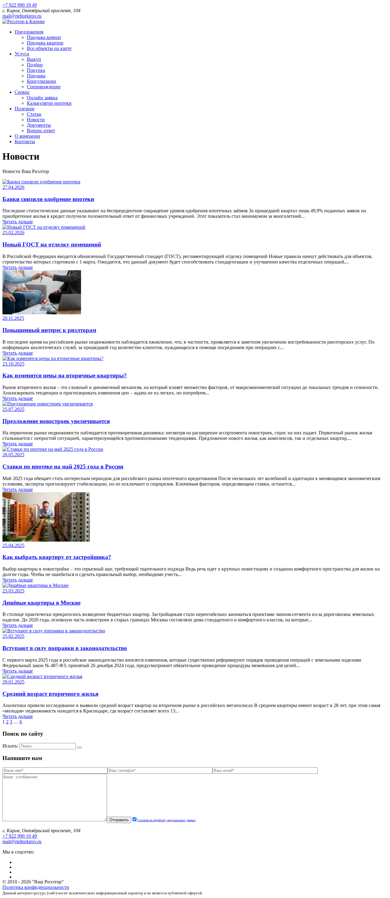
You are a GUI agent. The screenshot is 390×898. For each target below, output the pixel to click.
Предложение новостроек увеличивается (56, 421)
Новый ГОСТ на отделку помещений (51, 244)
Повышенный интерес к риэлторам (49, 330)
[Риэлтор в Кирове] (23, 21)
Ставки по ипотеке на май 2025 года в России (62, 466)
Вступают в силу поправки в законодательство (64, 648)
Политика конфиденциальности (35, 887)
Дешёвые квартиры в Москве (41, 602)
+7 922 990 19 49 (19, 5)
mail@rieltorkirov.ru (21, 16)
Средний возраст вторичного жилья (50, 694)
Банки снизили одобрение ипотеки (48, 199)
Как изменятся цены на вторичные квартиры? (64, 375)
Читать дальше (17, 221)
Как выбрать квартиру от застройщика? (56, 557)
